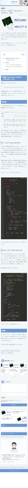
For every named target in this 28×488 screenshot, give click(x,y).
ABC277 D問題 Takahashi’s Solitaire (14, 87)
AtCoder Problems (16, 93)
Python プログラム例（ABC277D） (15, 66)
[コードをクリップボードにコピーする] (25, 180)
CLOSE (23, 54)
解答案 (7, 62)
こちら (12, 43)
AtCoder (3, 8)
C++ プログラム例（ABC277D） (14, 64)
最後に (7, 69)
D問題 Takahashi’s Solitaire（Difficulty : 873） (13, 59)
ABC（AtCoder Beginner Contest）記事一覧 (12, 436)
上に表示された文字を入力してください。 (11, 400)
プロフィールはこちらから (8, 461)
